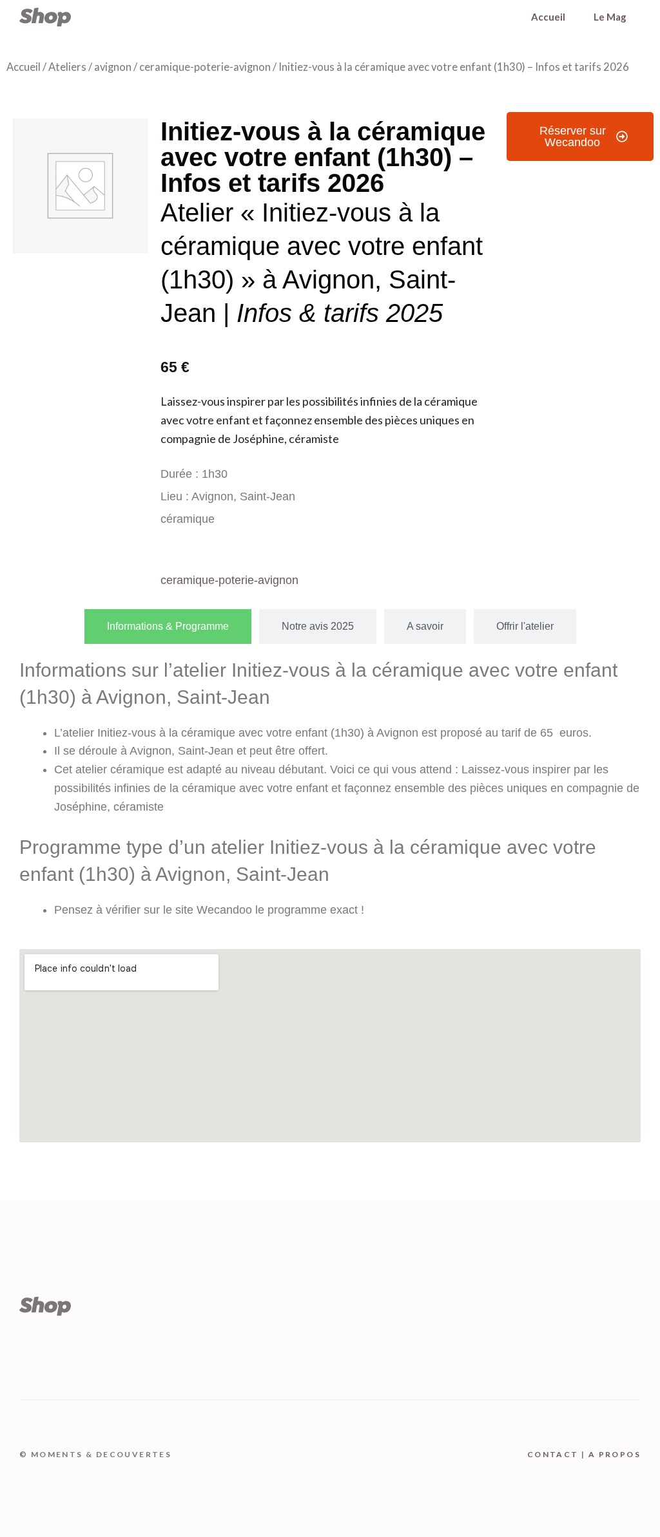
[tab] (167, 626)
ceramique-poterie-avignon (205, 67)
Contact (553, 1454)
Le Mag (610, 17)
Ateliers (67, 67)
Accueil (548, 17)
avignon (112, 67)
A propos (614, 1454)
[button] (580, 136)
